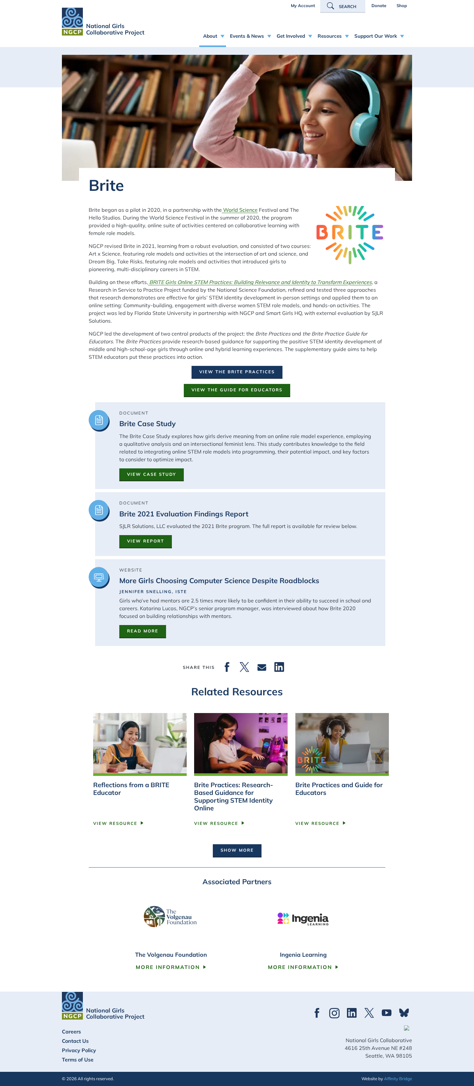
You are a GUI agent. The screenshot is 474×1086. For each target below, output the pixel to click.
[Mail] (262, 667)
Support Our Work (375, 36)
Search (347, 6)
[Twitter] (244, 667)
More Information (168, 967)
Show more (237, 850)
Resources (330, 36)
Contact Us (75, 1041)
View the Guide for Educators (237, 389)
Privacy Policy (79, 1050)
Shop (402, 5)
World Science (240, 210)
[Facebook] (227, 667)
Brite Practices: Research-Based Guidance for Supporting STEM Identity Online (233, 796)
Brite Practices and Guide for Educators (339, 789)
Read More (142, 630)
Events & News (247, 36)
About (210, 36)
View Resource (115, 823)
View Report (145, 540)
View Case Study (151, 474)
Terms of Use (78, 1059)
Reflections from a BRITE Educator (131, 789)
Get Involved (291, 36)
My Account (303, 5)
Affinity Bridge (398, 1078)
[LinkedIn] (279, 667)
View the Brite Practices (237, 371)
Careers (71, 1031)
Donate (378, 5)
